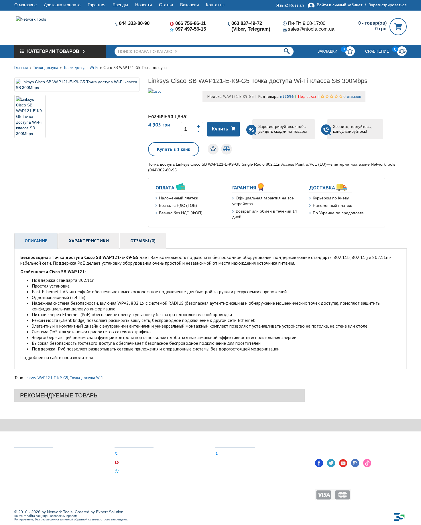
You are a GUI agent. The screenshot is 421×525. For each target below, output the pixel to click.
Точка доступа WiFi (86, 377)
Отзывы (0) (143, 240)
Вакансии (189, 4)
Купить (220, 128)
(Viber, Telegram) (250, 29)
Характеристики (89, 240)
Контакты (215, 4)
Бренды (120, 4)
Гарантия (96, 4)
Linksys (30, 377)
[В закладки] (213, 149)
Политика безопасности (338, 474)
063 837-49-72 (246, 23)
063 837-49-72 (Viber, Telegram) (250, 453)
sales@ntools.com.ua (311, 29)
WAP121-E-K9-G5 (53, 377)
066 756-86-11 (190, 23)
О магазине (25, 4)
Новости (143, 4)
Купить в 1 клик (173, 149)
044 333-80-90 (134, 23)
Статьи (166, 4)
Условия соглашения (335, 482)
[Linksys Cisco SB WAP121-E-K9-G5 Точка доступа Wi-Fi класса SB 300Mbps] (76, 85)
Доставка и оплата (62, 4)
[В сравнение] (226, 149)
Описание (36, 240)
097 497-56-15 (190, 29)
